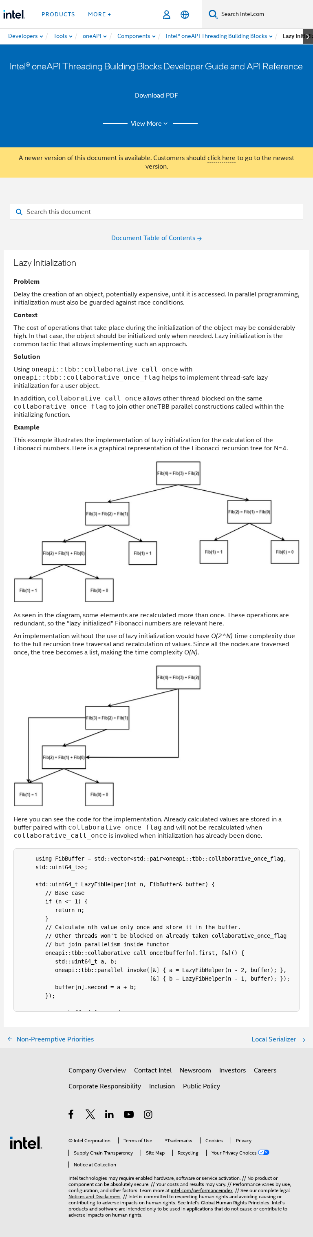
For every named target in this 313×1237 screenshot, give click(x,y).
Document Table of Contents (153, 238)
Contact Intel (153, 1070)
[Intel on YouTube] (129, 1115)
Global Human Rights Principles (235, 1202)
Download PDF (156, 95)
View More (146, 124)
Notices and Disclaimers (94, 1196)
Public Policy (201, 1086)
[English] (185, 14)
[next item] (308, 36)
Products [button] (58, 14)
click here (221, 158)
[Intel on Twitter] (90, 1115)
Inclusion (162, 1086)
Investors (232, 1070)
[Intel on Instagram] (148, 1115)
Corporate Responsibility (104, 1086)
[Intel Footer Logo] (26, 1142)
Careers (265, 1070)
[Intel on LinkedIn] (110, 1115)
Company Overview (97, 1070)
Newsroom (195, 1070)
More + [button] (99, 14)
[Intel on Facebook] (71, 1115)
